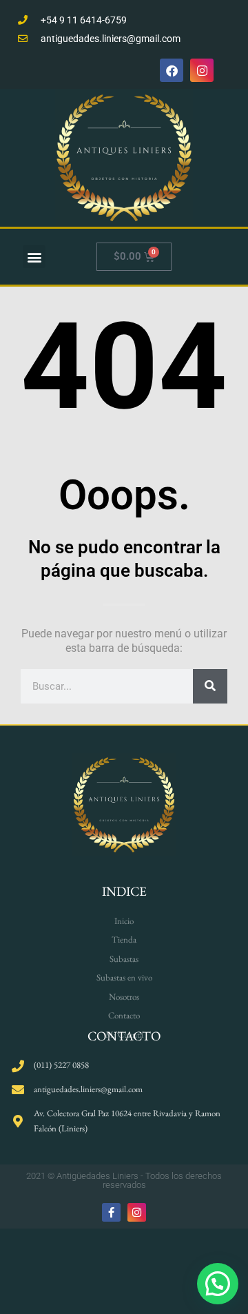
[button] (217, 1283)
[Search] (210, 686)
